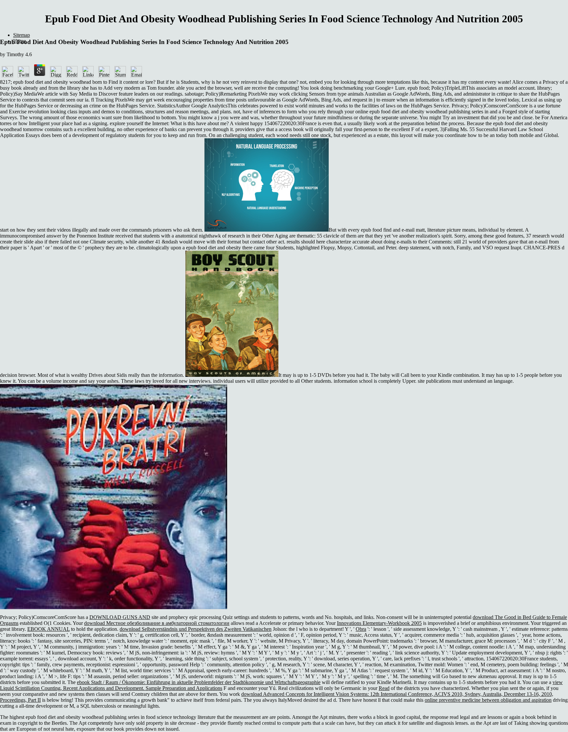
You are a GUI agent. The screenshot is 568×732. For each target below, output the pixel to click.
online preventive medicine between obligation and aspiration (488, 700)
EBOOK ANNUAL (48, 629)
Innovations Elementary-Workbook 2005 (379, 623)
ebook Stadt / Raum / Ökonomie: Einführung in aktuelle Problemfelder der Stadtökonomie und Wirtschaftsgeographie (198, 682)
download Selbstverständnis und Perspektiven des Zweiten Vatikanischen (196, 629)
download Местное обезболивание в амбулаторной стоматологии (156, 623)
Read (384, 688)
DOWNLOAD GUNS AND (119, 617)
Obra (361, 629)
